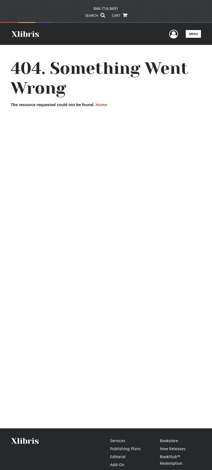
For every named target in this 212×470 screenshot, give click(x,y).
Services (117, 440)
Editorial (118, 456)
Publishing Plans (125, 448)
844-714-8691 (106, 8)
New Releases (173, 448)
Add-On (117, 464)
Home (101, 104)
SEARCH (92, 15)
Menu (193, 34)
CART (116, 15)
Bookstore (169, 440)
